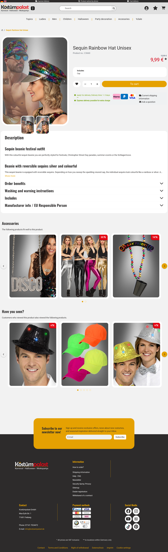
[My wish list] (155, 8)
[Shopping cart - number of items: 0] (163, 8)
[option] (35, 80)
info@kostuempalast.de (34, 529)
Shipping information (81, 472)
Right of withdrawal (80, 548)
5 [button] (90, 390)
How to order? (78, 467)
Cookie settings (124, 548)
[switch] (85, 526)
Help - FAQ (77, 476)
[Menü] (89, 521)
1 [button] (82, 301)
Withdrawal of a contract (82, 495)
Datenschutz (98, 548)
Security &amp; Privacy (82, 484)
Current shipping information (148, 97)
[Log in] (146, 8)
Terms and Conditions (58, 548)
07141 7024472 (31, 525)
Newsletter (77, 480)
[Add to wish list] (77, 84)
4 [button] (87, 390)
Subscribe (120, 437)
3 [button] (84, 390)
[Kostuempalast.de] (15, 8)
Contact (41, 548)
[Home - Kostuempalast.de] (32, 465)
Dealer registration (80, 492)
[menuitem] (2, 1)
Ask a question (148, 102)
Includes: (80, 71)
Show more (10, 176)
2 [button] (85, 301)
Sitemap (76, 488)
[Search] (113, 8)
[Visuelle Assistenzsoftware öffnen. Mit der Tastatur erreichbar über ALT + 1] (31, 8)
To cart (134, 83)
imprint (110, 548)
